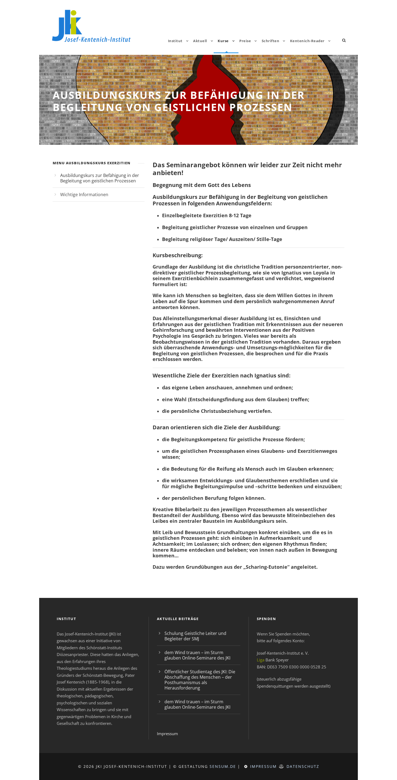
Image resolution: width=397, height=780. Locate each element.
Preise (245, 40)
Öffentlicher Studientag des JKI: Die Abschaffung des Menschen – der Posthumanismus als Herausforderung (199, 680)
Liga (260, 659)
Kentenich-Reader (307, 40)
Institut (175, 40)
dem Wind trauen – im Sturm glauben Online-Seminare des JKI (197, 655)
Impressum (167, 733)
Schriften (271, 40)
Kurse (223, 40)
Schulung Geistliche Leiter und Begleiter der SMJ (195, 636)
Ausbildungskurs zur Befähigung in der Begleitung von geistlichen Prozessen (99, 178)
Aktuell (200, 40)
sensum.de (223, 766)
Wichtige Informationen (84, 194)
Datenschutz (303, 766)
